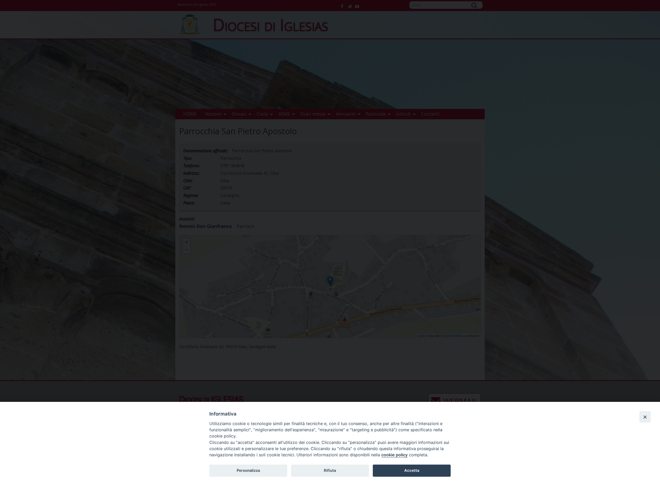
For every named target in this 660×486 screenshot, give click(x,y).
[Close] (645, 417)
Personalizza (248, 470)
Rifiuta (330, 470)
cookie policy (394, 454)
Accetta (411, 470)
